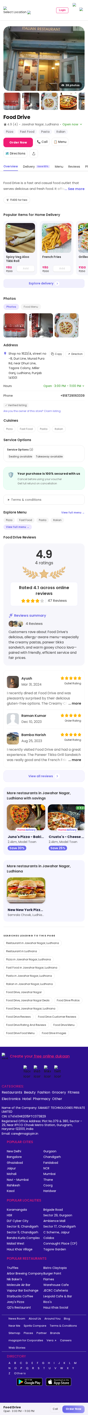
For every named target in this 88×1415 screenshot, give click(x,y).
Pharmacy (41, 1098)
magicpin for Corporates (26, 1340)
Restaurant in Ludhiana (21, 951)
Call (55, 1409)
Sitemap (14, 1333)
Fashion (43, 1092)
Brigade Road (53, 1210)
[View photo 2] (12, 101)
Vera (50, 1340)
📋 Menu (60, 142)
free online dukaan (52, 1056)
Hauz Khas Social (55, 1308)
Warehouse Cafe (56, 1285)
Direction (77, 354)
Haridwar (49, 1191)
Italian (59, 429)
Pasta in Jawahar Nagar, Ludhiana (29, 976)
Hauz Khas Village (19, 1249)
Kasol (11, 1191)
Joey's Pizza (15, 1302)
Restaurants (12, 1092)
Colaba (48, 1238)
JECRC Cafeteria (55, 1291)
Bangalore (14, 1157)
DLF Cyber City (17, 1221)
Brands (55, 1333)
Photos (11, 307)
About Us (35, 1319)
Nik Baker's (14, 1279)
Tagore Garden (54, 1249)
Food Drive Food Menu (20, 1033)
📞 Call (42, 142)
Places (28, 1333)
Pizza (9, 429)
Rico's (47, 1302)
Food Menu (31, 307)
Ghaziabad (15, 1163)
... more (74, 703)
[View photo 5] (68, 101)
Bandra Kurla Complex (23, 1238)
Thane (48, 1180)
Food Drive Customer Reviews (57, 1017)
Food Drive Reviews (18, 1017)
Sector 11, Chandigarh (22, 1232)
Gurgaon (49, 1151)
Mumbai (49, 1174)
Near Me (14, 1326)
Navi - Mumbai (18, 1180)
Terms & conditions (26, 500)
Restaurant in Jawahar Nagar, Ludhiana (32, 943)
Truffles (12, 1268)
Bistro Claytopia (55, 1268)
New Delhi (14, 1151)
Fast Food (26, 429)
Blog (67, 1319)
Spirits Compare (35, 1326)
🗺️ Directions (15, 153)
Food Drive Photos (68, 1000)
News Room (17, 1319)
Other (57, 1098)
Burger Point (52, 1273)
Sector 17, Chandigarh (59, 1227)
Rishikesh (13, 1185)
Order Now (18, 142)
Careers (66, 1340)
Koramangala (17, 1210)
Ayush (26, 678)
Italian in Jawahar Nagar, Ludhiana (29, 984)
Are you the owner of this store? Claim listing (32, 411)
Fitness (73, 1092)
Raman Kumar (33, 715)
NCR (46, 1168)
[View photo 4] (49, 101)
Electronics (11, 1098)
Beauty (30, 1092)
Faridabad (50, 1163)
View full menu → (73, 512)
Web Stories (17, 1348)
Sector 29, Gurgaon (57, 1215)
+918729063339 (72, 395)
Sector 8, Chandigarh (22, 1227)
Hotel (26, 1098)
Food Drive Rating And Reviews (26, 1025)
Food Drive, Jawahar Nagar (24, 992)
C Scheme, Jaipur (56, 1232)
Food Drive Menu (64, 1025)
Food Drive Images (54, 1033)
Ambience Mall (54, 1221)
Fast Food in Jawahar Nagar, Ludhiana (31, 967)
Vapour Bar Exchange (22, 1291)
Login (62, 10)
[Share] (33, 153)
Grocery (59, 1092)
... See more (75, 188)
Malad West (15, 1244)
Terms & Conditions (63, 1326)
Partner (42, 1333)
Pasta (43, 429)
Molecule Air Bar (18, 1285)
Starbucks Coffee (20, 1296)
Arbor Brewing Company (25, 1273)
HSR (9, 1215)
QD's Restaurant (19, 1308)
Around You (52, 1319)
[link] (20, 248)
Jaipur (11, 1168)
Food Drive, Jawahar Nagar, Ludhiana (30, 1008)
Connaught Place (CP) (60, 1244)
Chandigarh (52, 1157)
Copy (58, 354)
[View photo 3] (30, 101)
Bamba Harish (33, 734)
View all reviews (40, 776)
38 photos (72, 85)
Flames (48, 1279)
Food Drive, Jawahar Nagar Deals (28, 1000)
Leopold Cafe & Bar (57, 1296)
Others (20, 1373)
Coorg (48, 1185)
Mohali (11, 1174)
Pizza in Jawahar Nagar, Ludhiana (28, 959)
